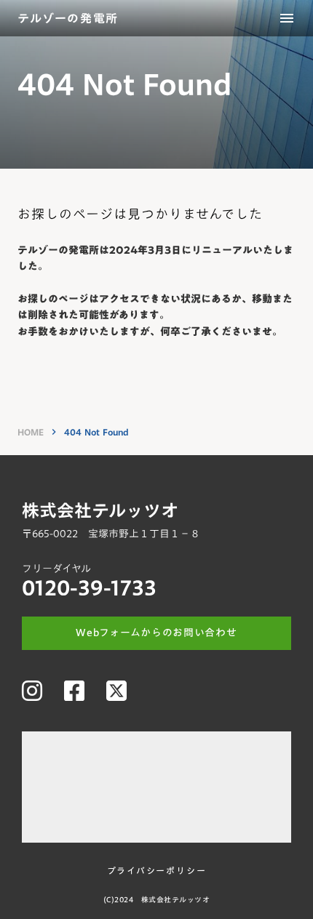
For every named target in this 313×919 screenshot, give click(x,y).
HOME (30, 432)
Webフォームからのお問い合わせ (156, 633)
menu (287, 18)
